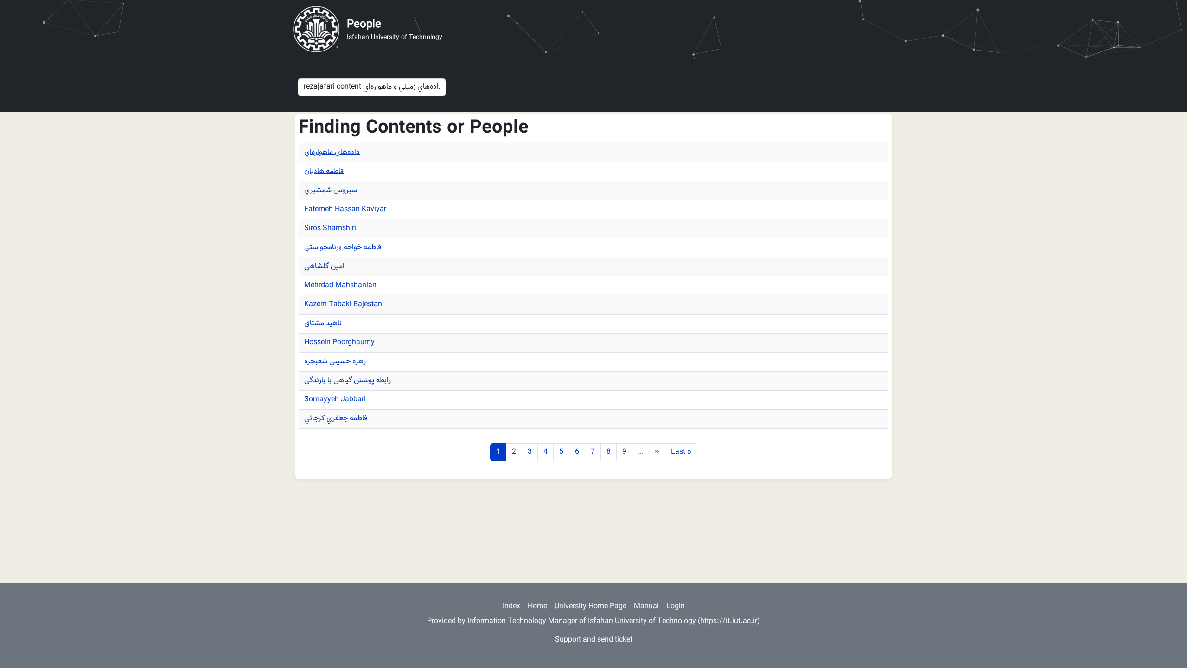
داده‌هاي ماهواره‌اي (332, 152)
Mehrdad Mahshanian (340, 285)
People (364, 24)
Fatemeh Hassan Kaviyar (345, 209)
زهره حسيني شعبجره (335, 361)
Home (537, 606)
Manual (646, 606)
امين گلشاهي (324, 266)
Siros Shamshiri (330, 228)
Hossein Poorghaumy (339, 342)
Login (675, 606)
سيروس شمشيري (330, 190)
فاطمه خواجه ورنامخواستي (342, 247)
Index (511, 606)
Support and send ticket (593, 640)
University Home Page (590, 606)
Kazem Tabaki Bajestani (344, 304)
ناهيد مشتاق (323, 323)
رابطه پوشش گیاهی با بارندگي (347, 380)
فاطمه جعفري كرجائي (335, 418)
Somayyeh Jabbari (335, 399)
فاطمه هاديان (324, 171)
